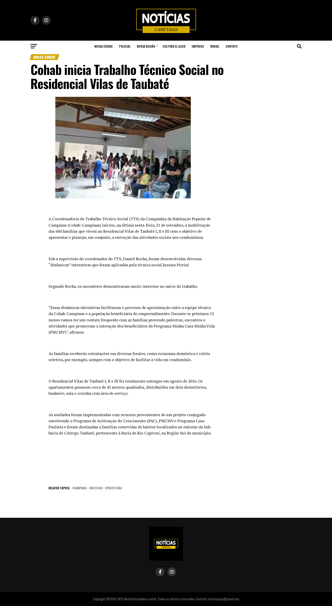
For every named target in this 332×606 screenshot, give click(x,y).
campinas (80, 488)
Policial (125, 46)
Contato (232, 46)
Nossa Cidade (103, 46)
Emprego (198, 46)
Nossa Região (146, 46)
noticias (97, 488)
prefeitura (114, 488)
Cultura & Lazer (174, 46)
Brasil (214, 46)
